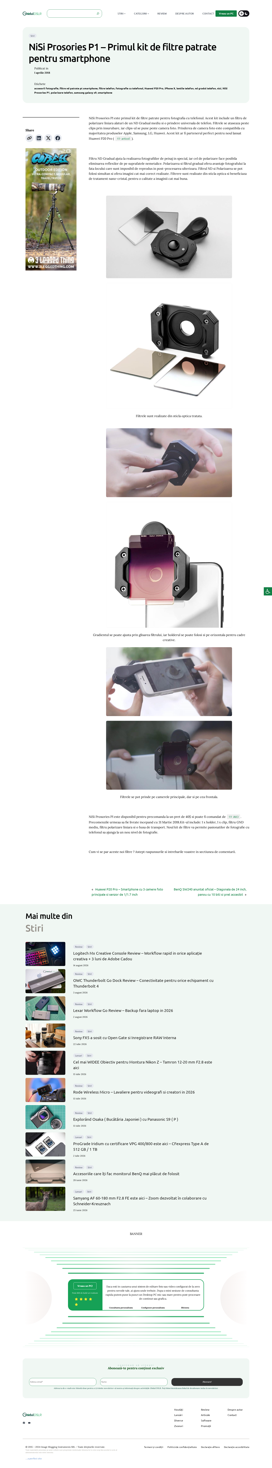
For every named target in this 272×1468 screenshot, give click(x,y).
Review (78, 946)
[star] (76, 1299)
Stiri (33, 35)
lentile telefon (185, 88)
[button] (268, 591)
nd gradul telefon (205, 88)
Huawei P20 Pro (153, 88)
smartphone (105, 92)
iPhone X (170, 88)
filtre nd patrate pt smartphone (79, 88)
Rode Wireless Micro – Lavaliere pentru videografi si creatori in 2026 (134, 1092)
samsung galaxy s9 (85, 92)
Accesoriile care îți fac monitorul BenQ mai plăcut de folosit (126, 1173)
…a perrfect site (34, 1458)
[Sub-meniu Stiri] (125, 13)
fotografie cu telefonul (129, 88)
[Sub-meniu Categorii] (148, 13)
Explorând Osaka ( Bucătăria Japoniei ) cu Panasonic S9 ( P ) (125, 1119)
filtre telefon (106, 88)
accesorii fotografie (46, 88)
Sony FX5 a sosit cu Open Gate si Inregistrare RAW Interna (124, 1037)
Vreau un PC (226, 13)
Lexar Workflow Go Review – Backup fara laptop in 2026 (123, 1010)
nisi (219, 88)
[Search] (98, 13)
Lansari (78, 1055)
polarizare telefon (62, 92)
